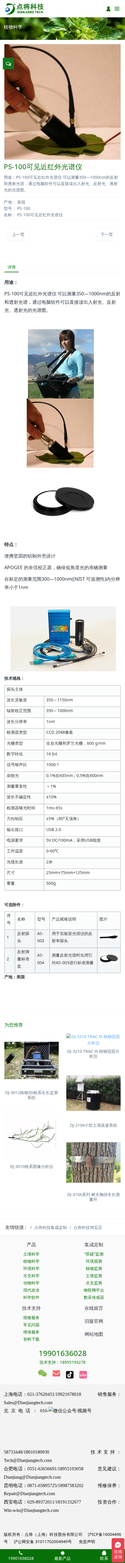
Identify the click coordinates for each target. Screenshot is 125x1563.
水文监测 (94, 1283)
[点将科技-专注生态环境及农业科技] (25, 8)
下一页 (107, 234)
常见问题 (31, 1324)
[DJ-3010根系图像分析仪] (31, 1134)
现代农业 (31, 1290)
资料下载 (31, 1339)
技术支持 (31, 1308)
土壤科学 (31, 1254)
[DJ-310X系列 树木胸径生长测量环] (93, 1162)
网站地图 (94, 1334)
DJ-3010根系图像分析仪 (31, 1166)
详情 (12, 267)
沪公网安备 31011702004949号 (43, 1541)
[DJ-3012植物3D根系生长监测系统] (31, 1060)
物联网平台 (94, 1290)
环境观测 (94, 1261)
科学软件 (31, 1297)
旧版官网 (94, 1321)
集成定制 (94, 1244)
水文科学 (31, 1275)
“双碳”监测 (93, 1254)
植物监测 (94, 1268)
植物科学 (31, 1261)
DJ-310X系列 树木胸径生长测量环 (93, 1197)
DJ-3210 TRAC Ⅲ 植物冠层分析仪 (93, 1053)
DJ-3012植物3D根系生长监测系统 (31, 1095)
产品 (31, 1244)
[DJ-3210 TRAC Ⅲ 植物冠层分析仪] (93, 1039)
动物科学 (31, 1283)
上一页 (18, 234)
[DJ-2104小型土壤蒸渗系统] (93, 1093)
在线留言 (94, 1308)
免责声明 (86, 1541)
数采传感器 (94, 1297)
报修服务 (31, 1317)
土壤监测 (94, 1275)
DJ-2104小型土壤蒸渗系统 (93, 1125)
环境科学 (31, 1268)
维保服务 (31, 1332)
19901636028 (63, 1353)
